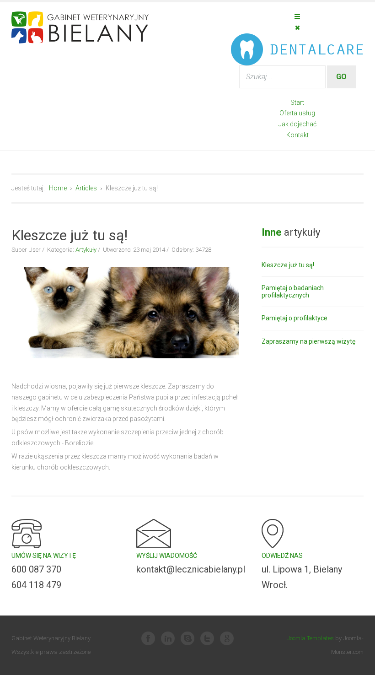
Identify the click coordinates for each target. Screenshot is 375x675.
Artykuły (85, 249)
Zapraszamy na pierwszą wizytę (308, 341)
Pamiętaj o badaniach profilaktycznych (293, 291)
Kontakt (297, 135)
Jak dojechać (297, 124)
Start (297, 102)
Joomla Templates (310, 638)
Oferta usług (297, 113)
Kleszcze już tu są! (288, 265)
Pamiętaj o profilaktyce (294, 318)
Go (341, 76)
